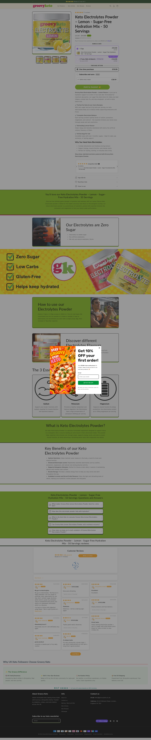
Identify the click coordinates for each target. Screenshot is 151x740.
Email (79, 373)
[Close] (99, 348)
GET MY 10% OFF (88, 383)
